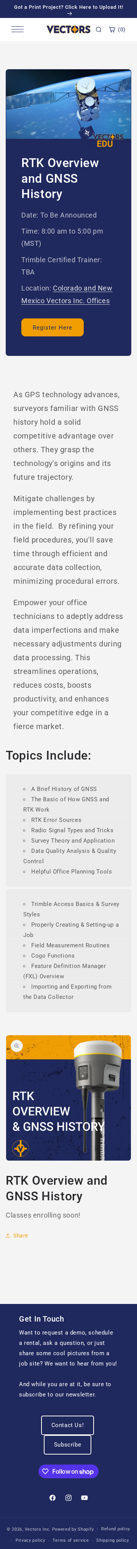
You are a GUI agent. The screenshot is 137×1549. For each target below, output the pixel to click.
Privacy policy (30, 1540)
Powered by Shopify (73, 1528)
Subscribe (67, 1444)
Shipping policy (112, 1540)
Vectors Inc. (38, 1528)
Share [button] (20, 1235)
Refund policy (115, 1528)
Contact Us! (67, 1425)
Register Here (52, 327)
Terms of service (71, 1540)
